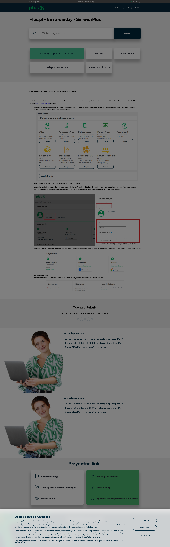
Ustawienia (145, 535)
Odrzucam (144, 528)
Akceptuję (144, 520)
